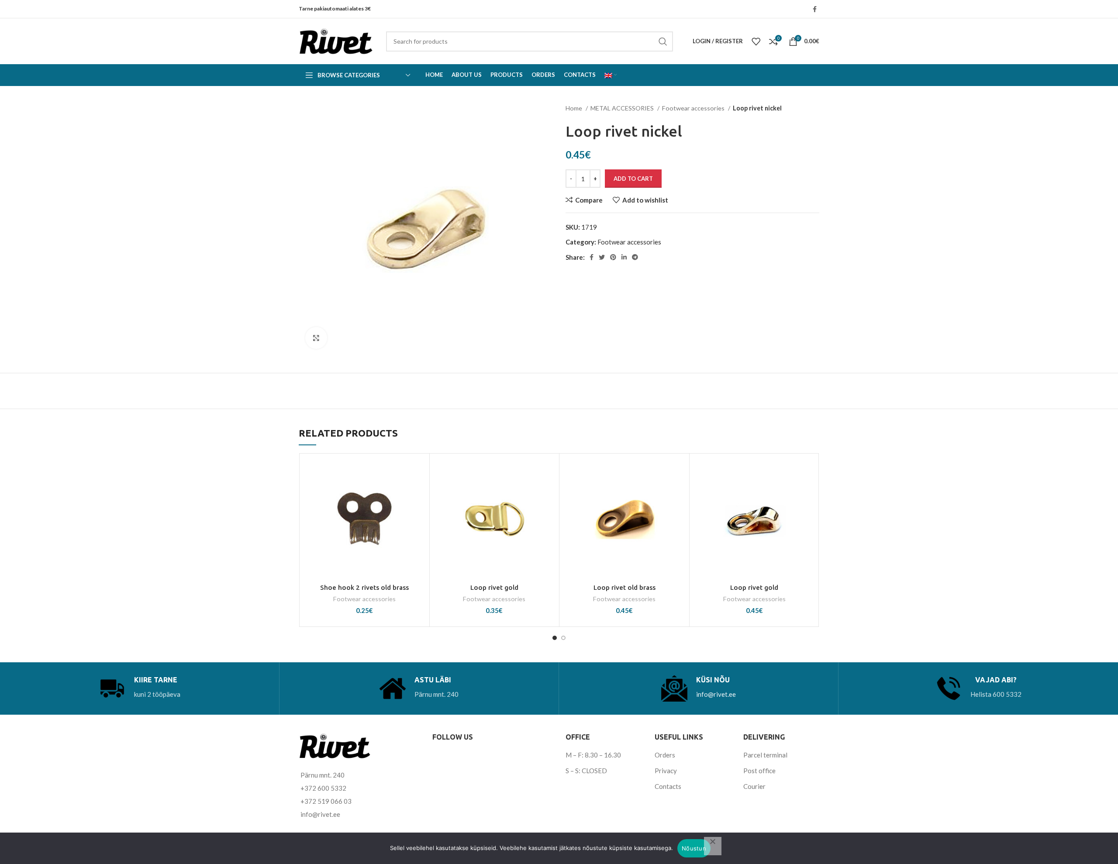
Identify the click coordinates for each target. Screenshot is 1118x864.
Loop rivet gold (494, 587)
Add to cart (633, 178)
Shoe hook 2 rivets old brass (364, 587)
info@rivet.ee (716, 694)
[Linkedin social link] (624, 257)
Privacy (666, 771)
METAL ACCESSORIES (622, 108)
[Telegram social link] (635, 257)
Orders (665, 755)
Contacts (668, 786)
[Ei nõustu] (712, 846)
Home (574, 108)
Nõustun (694, 848)
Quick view (418, 511)
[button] (418, 492)
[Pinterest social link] (613, 257)
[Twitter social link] (601, 257)
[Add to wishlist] (418, 472)
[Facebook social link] (814, 9)
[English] (610, 75)
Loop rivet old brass (625, 587)
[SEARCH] (663, 41)
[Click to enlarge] (316, 338)
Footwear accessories (694, 108)
